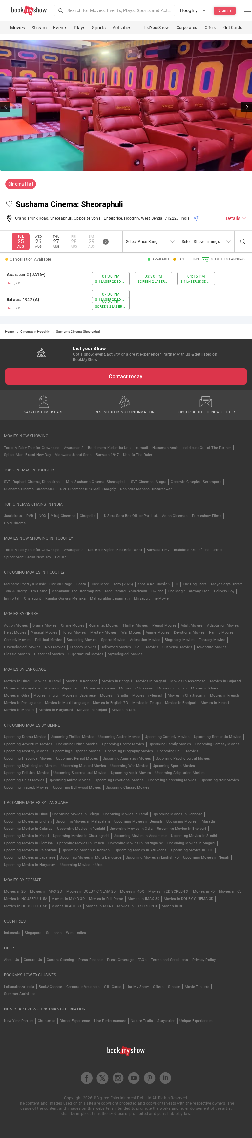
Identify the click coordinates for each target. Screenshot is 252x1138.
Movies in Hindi (17, 681)
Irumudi (141, 448)
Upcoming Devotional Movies (119, 780)
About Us (11, 960)
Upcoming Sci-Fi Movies (177, 751)
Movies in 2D (15, 891)
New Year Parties (18, 1021)
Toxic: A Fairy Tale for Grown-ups (32, 448)
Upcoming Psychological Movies (183, 758)
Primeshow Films (206, 516)
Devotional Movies (189, 632)
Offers (210, 27)
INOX (42, 516)
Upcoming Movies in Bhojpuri (181, 829)
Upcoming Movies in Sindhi (194, 836)
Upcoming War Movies (129, 766)
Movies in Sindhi (114, 695)
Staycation (166, 1021)
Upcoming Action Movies (119, 737)
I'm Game (39, 591)
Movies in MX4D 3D (68, 899)
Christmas (46, 1021)
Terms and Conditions (169, 960)
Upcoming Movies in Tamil (125, 814)
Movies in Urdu (124, 710)
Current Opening (60, 960)
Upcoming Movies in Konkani (86, 850)
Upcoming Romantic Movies (218, 737)
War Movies (131, 632)
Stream (39, 27)
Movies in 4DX (132, 891)
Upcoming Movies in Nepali (206, 857)
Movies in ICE (230, 891)
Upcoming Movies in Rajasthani (30, 850)
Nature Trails (142, 1021)
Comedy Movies (17, 640)
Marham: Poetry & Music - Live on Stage (38, 584)
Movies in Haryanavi (56, 710)
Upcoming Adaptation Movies (180, 773)
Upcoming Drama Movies (25, 737)
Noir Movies (55, 647)
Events (60, 27)
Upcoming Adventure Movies (28, 744)
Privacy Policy (204, 960)
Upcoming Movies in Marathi (190, 821)
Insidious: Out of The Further (206, 448)
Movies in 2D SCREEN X (168, 891)
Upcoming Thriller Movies (72, 737)
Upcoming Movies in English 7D (152, 857)
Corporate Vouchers (83, 987)
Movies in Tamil (47, 681)
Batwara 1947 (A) (23, 299)
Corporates (187, 27)
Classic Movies (17, 654)
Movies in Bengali (117, 681)
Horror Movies (74, 632)
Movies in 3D (172, 906)
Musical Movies (44, 632)
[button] (114, 10)
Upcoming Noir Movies (220, 780)
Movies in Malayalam (22, 688)
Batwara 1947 (107, 455)
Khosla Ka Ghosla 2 (154, 584)
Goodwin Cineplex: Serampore (196, 482)
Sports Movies (113, 640)
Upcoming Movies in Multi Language (90, 857)
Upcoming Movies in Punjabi (81, 829)
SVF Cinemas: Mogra (149, 482)
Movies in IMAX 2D (46, 891)
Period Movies (164, 625)
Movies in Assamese (188, 681)
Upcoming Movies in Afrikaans (141, 850)
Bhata (81, 584)
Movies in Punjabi (92, 710)
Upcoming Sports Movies (174, 766)
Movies (17, 27)
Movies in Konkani (99, 688)
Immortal (12, 598)
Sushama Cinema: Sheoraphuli (30, 489)
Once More (100, 584)
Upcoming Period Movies (77, 758)
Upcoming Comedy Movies (167, 737)
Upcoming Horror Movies (123, 744)
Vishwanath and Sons (73, 455)
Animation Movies (145, 640)
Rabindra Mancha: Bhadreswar (146, 489)
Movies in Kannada (81, 681)
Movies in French (224, 695)
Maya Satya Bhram (227, 584)
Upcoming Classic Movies (128, 787)
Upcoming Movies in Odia (131, 829)
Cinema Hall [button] (20, 184)
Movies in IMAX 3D (143, 899)
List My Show (137, 987)
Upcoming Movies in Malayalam (83, 821)
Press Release (90, 960)
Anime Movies (158, 632)
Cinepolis (87, 516)
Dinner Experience (75, 1021)
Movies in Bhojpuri (181, 703)
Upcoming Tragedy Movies (26, 787)
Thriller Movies (135, 625)
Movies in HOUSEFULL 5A (25, 899)
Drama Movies (44, 625)
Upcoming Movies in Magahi (191, 843)
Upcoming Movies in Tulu (192, 850)
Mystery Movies (103, 632)
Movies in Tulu (45, 695)
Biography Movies (180, 640)
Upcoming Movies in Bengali (138, 821)
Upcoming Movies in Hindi (26, 814)
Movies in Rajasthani (62, 688)
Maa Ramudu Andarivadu (126, 591)
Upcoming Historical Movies (28, 758)
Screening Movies (82, 640)
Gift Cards (232, 27)
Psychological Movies (22, 647)
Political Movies (48, 640)
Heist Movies (15, 632)
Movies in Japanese (79, 695)
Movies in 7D (204, 891)
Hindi (10, 283)
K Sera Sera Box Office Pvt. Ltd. (131, 516)
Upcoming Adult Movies (131, 773)
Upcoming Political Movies (26, 773)
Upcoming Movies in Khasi (26, 836)
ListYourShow (156, 27)
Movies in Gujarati (225, 681)
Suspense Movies (177, 647)
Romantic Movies (103, 625)
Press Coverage (120, 960)
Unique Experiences (196, 1021)
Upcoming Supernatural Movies (80, 773)
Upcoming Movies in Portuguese (135, 843)
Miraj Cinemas (63, 516)
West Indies (76, 933)
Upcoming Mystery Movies (26, 751)
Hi (176, 584)
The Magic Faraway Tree (188, 591)
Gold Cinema (15, 523)
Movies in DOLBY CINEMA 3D (188, 899)
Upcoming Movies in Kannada (177, 814)
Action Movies (16, 625)
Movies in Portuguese (22, 703)
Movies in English (172, 688)
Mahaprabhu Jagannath (110, 598)
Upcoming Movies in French (80, 843)
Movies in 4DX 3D (66, 906)
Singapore (33, 933)
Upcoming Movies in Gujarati (28, 829)
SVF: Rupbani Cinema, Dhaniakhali (33, 482)
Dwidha (157, 591)
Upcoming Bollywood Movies (77, 787)
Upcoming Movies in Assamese (140, 836)
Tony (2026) (123, 584)
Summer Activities (19, 994)
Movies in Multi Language (67, 703)
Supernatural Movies (85, 654)
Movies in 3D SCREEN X (137, 906)
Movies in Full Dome (106, 899)
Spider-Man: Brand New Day (27, 455)
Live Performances (110, 1021)
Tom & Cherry (15, 591)
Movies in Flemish (147, 695)
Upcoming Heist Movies (24, 780)
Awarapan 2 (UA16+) (26, 274)
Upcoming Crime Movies (77, 744)
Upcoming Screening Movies (172, 780)
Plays (79, 27)
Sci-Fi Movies (146, 647)
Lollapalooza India (19, 987)
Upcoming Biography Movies (129, 751)
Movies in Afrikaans (136, 688)
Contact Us (33, 960)
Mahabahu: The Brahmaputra (76, 591)
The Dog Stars (195, 584)
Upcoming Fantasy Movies (217, 744)
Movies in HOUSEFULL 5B (25, 906)
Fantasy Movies (212, 640)
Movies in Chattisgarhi (187, 695)
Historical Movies (49, 654)
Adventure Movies (212, 647)
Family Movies (221, 632)
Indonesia (12, 933)
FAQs (142, 960)
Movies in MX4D (99, 906)
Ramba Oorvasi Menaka (65, 598)
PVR (29, 516)
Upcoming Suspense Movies (77, 751)
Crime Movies (72, 625)
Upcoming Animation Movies (127, 758)
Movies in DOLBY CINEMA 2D (91, 891)
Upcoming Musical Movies (83, 766)
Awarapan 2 (74, 448)
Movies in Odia (16, 695)
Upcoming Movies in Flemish (28, 843)
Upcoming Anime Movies (70, 780)
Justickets (13, 516)
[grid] (126, 291)
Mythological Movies (125, 654)
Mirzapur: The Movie (151, 598)
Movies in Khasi (204, 688)
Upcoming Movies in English (28, 821)
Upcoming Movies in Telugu (75, 814)
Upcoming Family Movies (170, 744)
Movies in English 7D (110, 703)
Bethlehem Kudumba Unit (109, 448)
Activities (122, 27)
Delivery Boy (224, 591)
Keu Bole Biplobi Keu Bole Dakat (115, 550)
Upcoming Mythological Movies (30, 766)
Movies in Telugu (146, 703)
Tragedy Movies (83, 647)
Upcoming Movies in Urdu (82, 865)
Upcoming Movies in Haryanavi (30, 865)
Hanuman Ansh (165, 448)
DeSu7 (60, 557)
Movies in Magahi (151, 681)
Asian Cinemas (175, 516)
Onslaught (32, 598)
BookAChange (50, 987)
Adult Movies (192, 625)
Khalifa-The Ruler (137, 455)
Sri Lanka (54, 933)
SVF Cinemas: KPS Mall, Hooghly (88, 489)
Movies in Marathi (19, 710)
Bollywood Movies (116, 647)
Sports (99, 27)
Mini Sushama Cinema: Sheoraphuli (96, 482)
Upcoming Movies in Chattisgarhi (81, 836)
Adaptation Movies (223, 625)
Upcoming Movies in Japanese (29, 857)
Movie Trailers (197, 987)
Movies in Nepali (215, 703)
